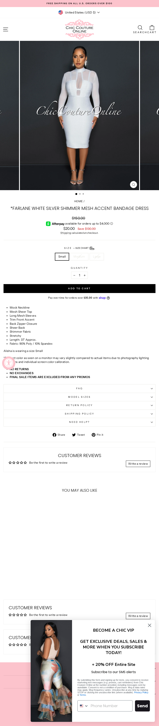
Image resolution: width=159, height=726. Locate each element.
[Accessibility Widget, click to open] (8, 363)
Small (62, 256)
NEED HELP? (79, 422)
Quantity (79, 267)
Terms (83, 695)
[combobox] (83, 705)
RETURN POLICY (79, 405)
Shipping (65, 232)
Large (97, 256)
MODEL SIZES (79, 396)
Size (76, 248)
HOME (78, 201)
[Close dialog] (149, 625)
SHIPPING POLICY (79, 413)
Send (142, 706)
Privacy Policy (141, 692)
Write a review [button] (138, 463)
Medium (79, 256)
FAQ (79, 388)
